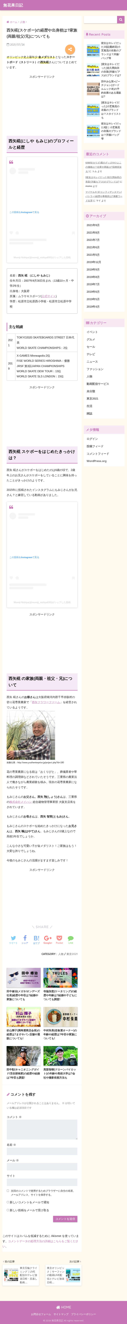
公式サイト (49, 296)
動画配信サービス (98, 383)
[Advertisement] (42, 103)
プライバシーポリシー (83, 1314)
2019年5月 (93, 299)
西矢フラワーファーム (46, 702)
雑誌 (89, 413)
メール (13, 1160)
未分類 (91, 391)
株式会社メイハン (20, 802)
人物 (61, 954)
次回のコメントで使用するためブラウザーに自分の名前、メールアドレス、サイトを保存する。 (43, 1192)
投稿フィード (95, 446)
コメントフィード (98, 453)
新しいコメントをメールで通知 (29, 1202)
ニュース (92, 361)
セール (91, 346)
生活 (89, 406)
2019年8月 (93, 277)
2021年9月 (93, 225)
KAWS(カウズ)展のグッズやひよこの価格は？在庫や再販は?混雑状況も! (103, 167)
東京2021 (72, 954)
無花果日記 (13, 5)
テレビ (91, 354)
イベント (92, 332)
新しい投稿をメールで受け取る (29, 1210)
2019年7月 (93, 284)
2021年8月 (93, 232)
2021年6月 (93, 247)
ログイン (92, 438)
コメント (14, 1117)
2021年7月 (93, 240)
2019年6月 (93, 291)
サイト (11, 1175)
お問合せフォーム (41, 1314)
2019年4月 (93, 306)
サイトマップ (61, 1314)
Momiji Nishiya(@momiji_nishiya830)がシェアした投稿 (42, 257)
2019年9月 (93, 269)
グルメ (91, 339)
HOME (65, 1307)
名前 (11, 1144)
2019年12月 (94, 262)
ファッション (95, 369)
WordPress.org (96, 461)
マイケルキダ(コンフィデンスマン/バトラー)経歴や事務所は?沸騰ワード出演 (103, 196)
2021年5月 (93, 254)
